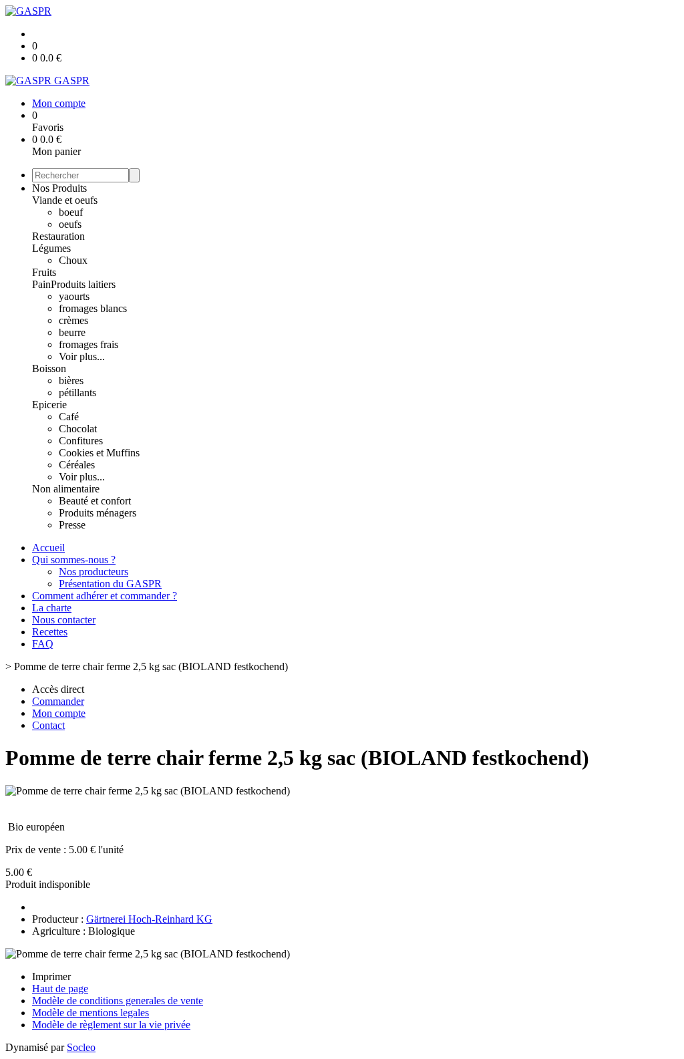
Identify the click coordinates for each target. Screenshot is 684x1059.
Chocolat (78, 428)
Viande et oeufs (65, 200)
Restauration (58, 236)
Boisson (49, 368)
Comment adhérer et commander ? (104, 595)
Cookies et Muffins (99, 452)
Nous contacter (64, 619)
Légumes (51, 248)
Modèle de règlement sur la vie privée (111, 1024)
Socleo (81, 1047)
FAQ (42, 643)
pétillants (77, 392)
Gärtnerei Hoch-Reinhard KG (149, 919)
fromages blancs (93, 308)
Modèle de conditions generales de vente (117, 1000)
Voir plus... (82, 356)
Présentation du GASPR (110, 583)
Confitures (81, 440)
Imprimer (51, 976)
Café (69, 416)
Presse (72, 525)
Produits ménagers (97, 512)
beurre (72, 332)
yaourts (74, 296)
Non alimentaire (66, 488)
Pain (41, 284)
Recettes (49, 631)
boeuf (71, 212)
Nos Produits (59, 188)
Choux (73, 260)
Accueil (48, 547)
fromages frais (88, 344)
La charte (51, 607)
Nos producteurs (93, 571)
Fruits (44, 272)
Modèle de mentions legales (90, 1012)
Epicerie (49, 404)
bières (71, 380)
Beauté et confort (95, 500)
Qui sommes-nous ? (74, 559)
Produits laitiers (83, 284)
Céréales (77, 464)
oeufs (70, 224)
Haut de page (60, 988)
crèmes (73, 320)
